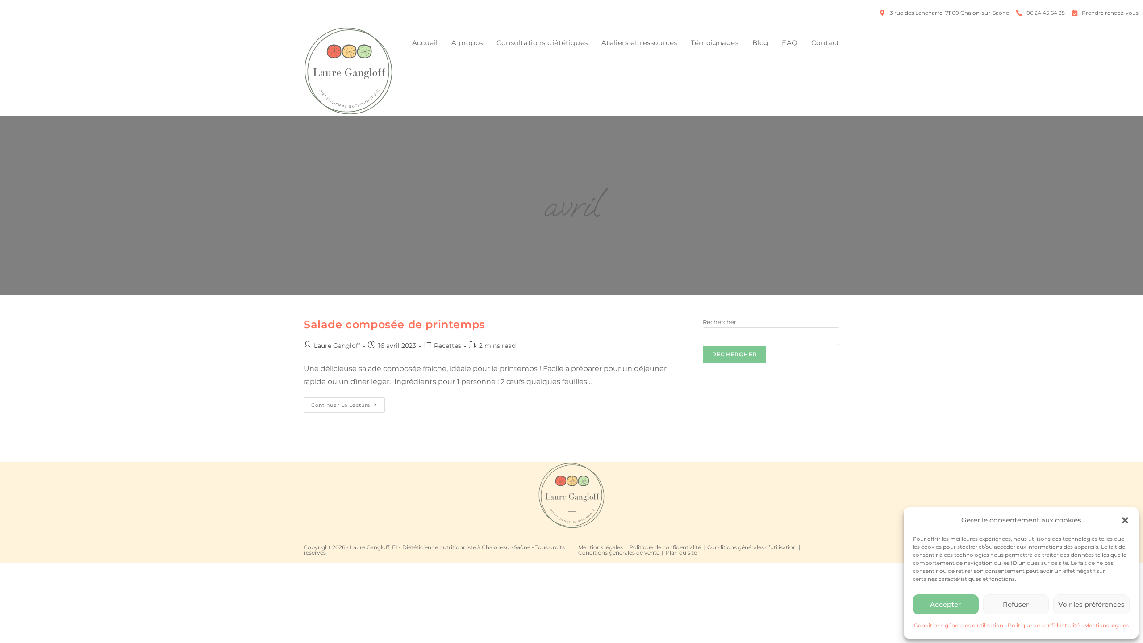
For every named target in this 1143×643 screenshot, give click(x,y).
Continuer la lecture (348, 402)
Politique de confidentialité (1044, 625)
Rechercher (719, 322)
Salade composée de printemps (394, 324)
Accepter (945, 604)
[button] (1125, 520)
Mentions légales (1106, 625)
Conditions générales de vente (618, 552)
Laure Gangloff (337, 346)
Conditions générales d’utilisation (958, 625)
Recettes (447, 346)
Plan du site (681, 552)
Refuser (1016, 604)
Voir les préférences (1091, 604)
